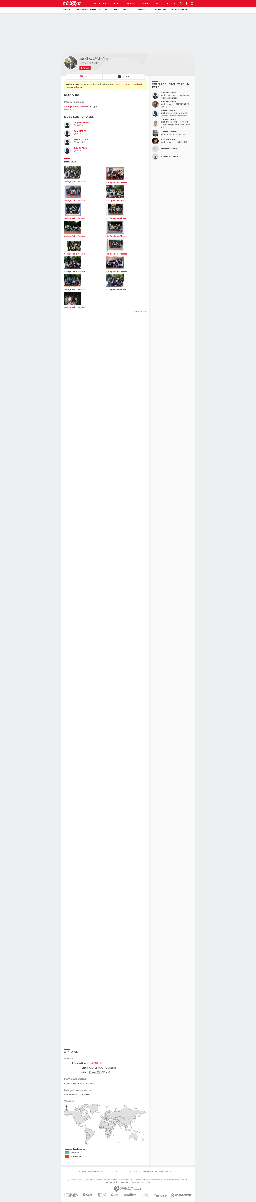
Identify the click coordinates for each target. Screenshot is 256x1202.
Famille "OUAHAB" (170, 156)
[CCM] (87, 1195)
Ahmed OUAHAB (169, 132)
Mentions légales (112, 1182)
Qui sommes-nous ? (75, 1180)
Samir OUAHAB (168, 92)
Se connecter (81, 10)
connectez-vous (122, 84)
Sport (116, 3)
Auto (158, 3)
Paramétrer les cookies (171, 1180)
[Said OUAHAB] (70, 62)
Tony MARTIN (80, 131)
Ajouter (86, 68)
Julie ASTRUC (80, 148)
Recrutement (140, 1180)
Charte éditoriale (96, 1180)
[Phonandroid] (181, 1195)
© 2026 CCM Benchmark (140, 1182)
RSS (132, 1180)
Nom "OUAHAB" (169, 149)
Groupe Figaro (125, 1182)
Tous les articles (124, 1180)
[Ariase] (160, 1195)
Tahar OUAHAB (168, 119)
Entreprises (141, 10)
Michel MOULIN (81, 140)
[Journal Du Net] (101, 1195)
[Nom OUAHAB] (155, 148)
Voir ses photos (140, 311)
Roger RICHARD (81, 122)
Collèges (102, 10)
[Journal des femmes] (71, 1195)
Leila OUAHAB (168, 110)
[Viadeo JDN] (145, 1195)
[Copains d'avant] (130, 1195)
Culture (130, 3)
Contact (114, 1180)
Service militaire (158, 10)
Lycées (93, 10)
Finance (145, 3)
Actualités (100, 3)
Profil (86, 76)
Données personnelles (154, 1180)
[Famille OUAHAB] (155, 156)
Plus (170, 3)
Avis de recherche (179, 10)
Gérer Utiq (184, 1180)
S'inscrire (67, 10)
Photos (125, 76)
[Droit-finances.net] (115, 1195)
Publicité (107, 1180)
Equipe (86, 1180)
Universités (127, 10)
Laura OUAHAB (168, 140)
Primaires (114, 10)
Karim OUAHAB (168, 101)
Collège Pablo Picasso (76, 106)
